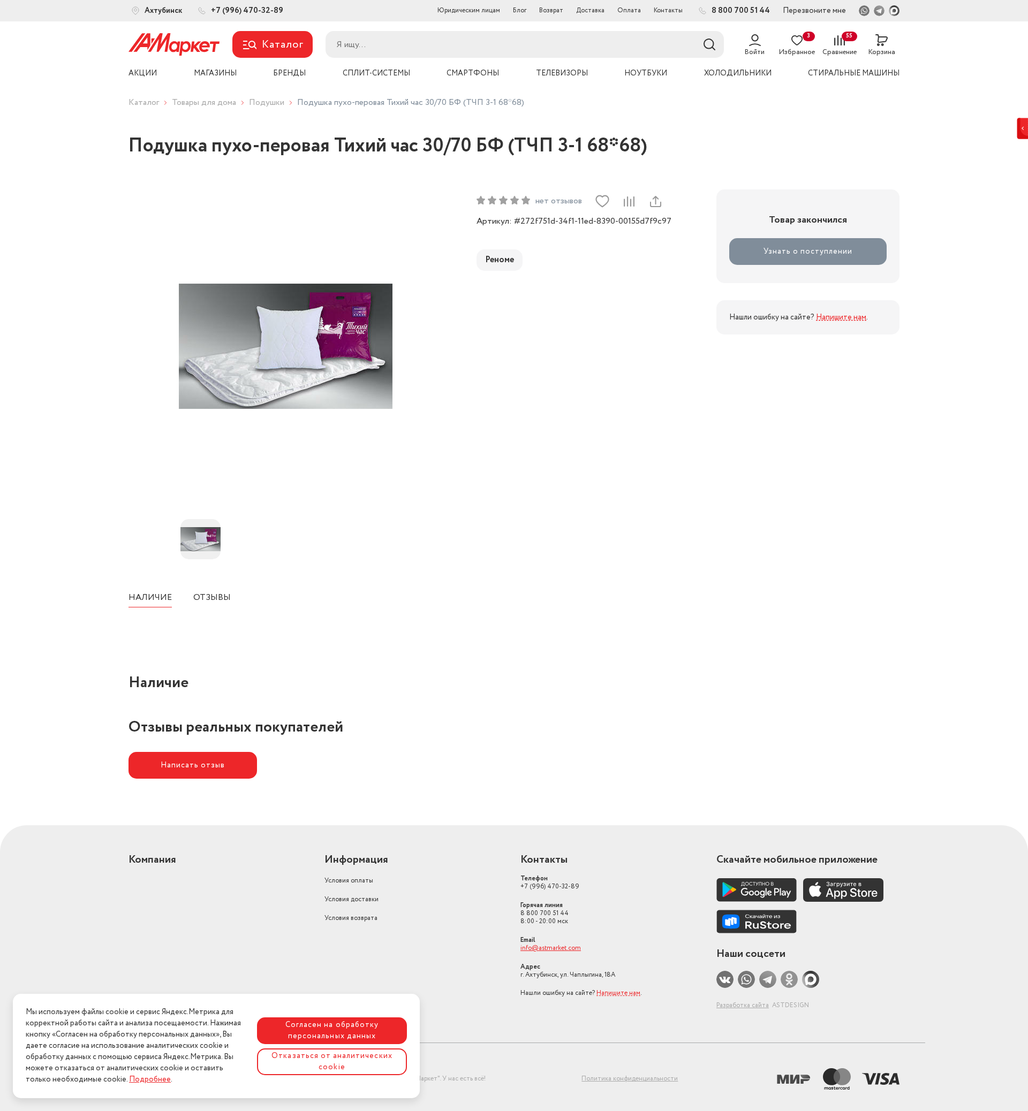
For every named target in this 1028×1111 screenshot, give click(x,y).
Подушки (266, 102)
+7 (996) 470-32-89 (549, 882)
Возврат (551, 10)
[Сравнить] (628, 201)
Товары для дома (204, 102)
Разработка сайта (742, 1005)
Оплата (629, 10)
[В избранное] (602, 201)
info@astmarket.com (550, 948)
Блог (519, 10)
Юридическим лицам (468, 10)
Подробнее (150, 1079)
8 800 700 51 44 (544, 913)
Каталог (143, 102)
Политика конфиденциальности (629, 1078)
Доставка (590, 10)
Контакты (668, 10)
